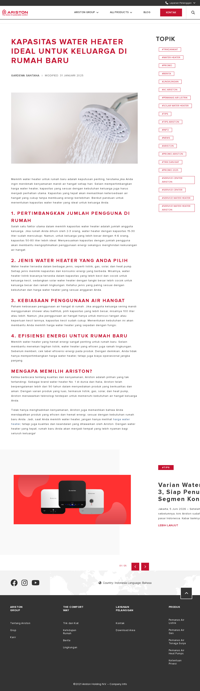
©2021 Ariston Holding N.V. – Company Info (100, 684)
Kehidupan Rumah (69, 632)
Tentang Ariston (20, 623)
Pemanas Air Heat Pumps (176, 652)
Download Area (125, 630)
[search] (193, 12)
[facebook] (14, 584)
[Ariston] (15, 12)
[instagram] (24, 584)
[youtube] (36, 584)
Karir (13, 637)
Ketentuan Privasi (175, 662)
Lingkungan (70, 647)
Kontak (171, 12)
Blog (147, 12)
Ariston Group (84, 12)
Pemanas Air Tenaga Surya (177, 642)
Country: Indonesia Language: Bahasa (127, 582)
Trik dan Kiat (71, 623)
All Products (119, 12)
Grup (13, 630)
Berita (67, 640)
